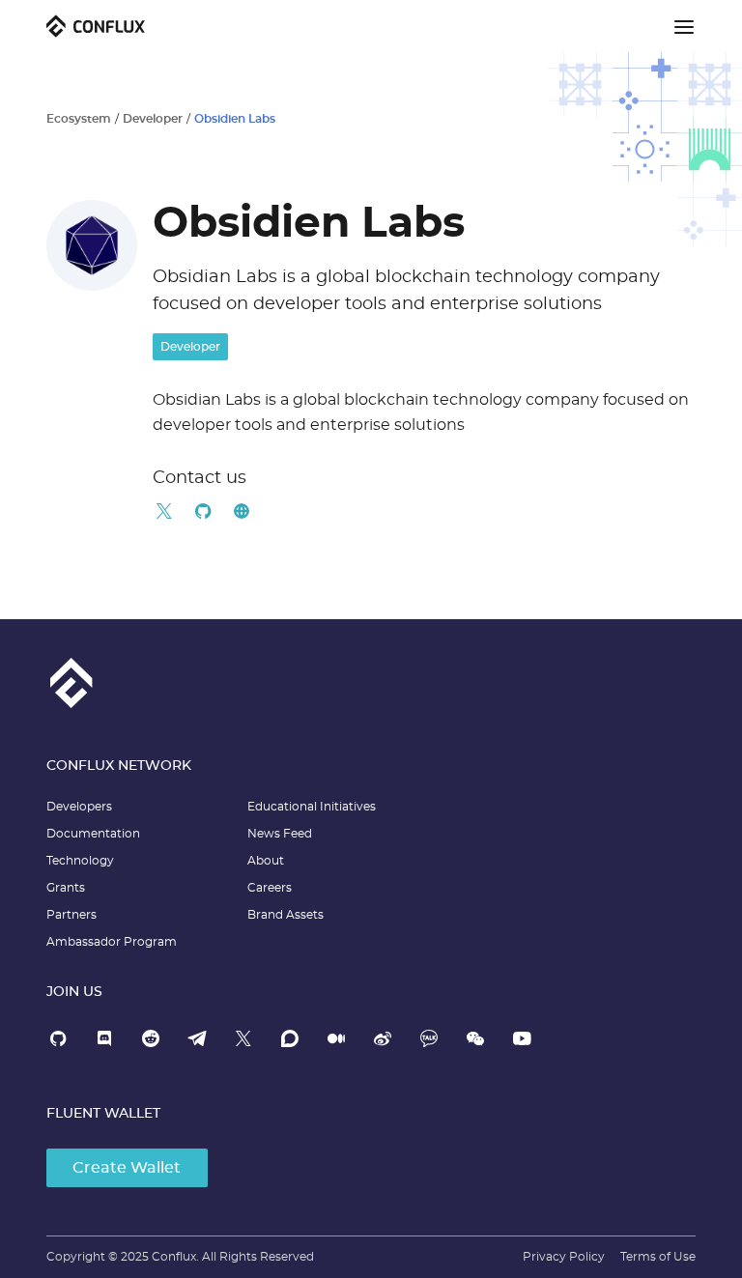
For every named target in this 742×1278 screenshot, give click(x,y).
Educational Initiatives (311, 806)
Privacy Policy (564, 1257)
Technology (80, 860)
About (265, 860)
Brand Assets (285, 915)
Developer (153, 119)
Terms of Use (658, 1257)
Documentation (93, 833)
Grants (65, 888)
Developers (79, 806)
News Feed (279, 833)
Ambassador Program (111, 942)
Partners (71, 915)
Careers (269, 888)
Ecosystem (78, 119)
